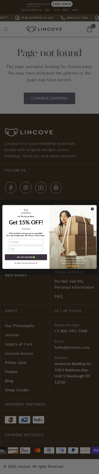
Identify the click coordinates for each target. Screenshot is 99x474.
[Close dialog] (92, 209)
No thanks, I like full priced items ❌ (26, 263)
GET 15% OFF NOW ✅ (26, 257)
